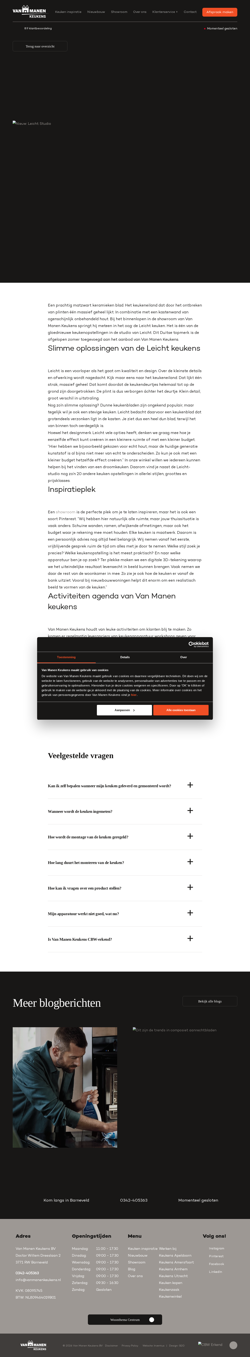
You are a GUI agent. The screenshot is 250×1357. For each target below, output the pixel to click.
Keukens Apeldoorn (175, 1256)
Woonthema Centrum (125, 1320)
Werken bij (168, 1249)
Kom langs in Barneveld (66, 1200)
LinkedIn (215, 1272)
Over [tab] (183, 657)
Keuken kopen (170, 1283)
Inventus (159, 1346)
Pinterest (216, 1256)
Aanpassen (122, 710)
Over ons (139, 12)
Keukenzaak (169, 1290)
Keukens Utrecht (173, 1276)
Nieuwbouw (96, 12)
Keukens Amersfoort (176, 1262)
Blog (131, 1269)
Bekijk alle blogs (210, 1001)
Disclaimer (111, 1346)
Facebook (216, 1264)
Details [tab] (125, 657)
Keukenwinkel (170, 1297)
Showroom (119, 12)
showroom (65, 512)
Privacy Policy (130, 1346)
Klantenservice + (165, 12)
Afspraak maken (219, 12)
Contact (190, 12)
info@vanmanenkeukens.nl (38, 1280)
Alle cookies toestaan (181, 710)
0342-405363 (133, 1200)
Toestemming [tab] (66, 657)
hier (134, 694)
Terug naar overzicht (40, 46)
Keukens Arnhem (173, 1269)
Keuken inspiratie (68, 12)
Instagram (216, 1248)
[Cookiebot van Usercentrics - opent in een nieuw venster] (191, 644)
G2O (182, 1346)
